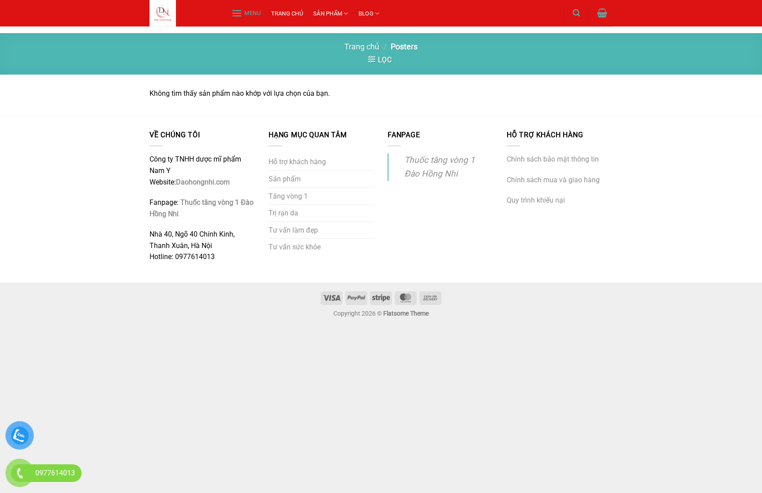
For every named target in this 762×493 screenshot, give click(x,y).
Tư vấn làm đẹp (293, 230)
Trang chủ (287, 13)
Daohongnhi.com (203, 182)
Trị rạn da (283, 213)
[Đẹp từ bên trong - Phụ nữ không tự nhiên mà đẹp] (181, 13)
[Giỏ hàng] (602, 13)
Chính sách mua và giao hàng (553, 180)
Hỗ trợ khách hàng (297, 162)
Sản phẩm (327, 13)
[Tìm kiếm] (576, 13)
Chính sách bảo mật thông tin (553, 159)
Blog (366, 13)
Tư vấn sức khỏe (295, 247)
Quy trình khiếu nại (536, 200)
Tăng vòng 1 (288, 196)
